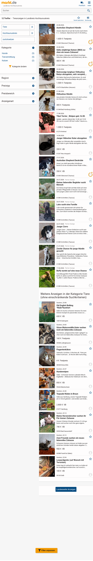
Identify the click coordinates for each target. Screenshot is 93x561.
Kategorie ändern (19, 66)
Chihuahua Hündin (64, 94)
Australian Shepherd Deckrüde (69, 160)
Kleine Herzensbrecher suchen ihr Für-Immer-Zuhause (71, 417)
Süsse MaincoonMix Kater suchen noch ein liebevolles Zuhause (71, 328)
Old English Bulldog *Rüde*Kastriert (64, 306)
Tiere (5, 27)
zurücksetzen (8, 39)
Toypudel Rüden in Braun (67, 394)
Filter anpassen (48, 550)
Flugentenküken (63, 349)
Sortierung (88, 20)
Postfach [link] (82, 5)
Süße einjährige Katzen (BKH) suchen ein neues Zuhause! (71, 51)
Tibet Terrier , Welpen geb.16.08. (70, 116)
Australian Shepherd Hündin (68, 28)
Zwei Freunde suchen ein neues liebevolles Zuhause (70, 439)
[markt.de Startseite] (9, 2)
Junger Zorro (62, 226)
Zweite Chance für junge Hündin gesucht (70, 250)
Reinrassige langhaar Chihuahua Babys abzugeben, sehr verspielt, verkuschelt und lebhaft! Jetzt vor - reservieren (71, 73)
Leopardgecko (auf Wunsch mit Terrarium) (70, 461)
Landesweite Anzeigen (65, 489)
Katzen (18, 60)
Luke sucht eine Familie (66, 204)
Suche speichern (79, 20)
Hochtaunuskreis (10, 33)
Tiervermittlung (18, 57)
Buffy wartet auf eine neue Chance (71, 271)
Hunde (18, 53)
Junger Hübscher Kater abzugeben (71, 138)
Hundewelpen (62, 371)
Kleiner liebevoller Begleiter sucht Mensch (71, 183)
